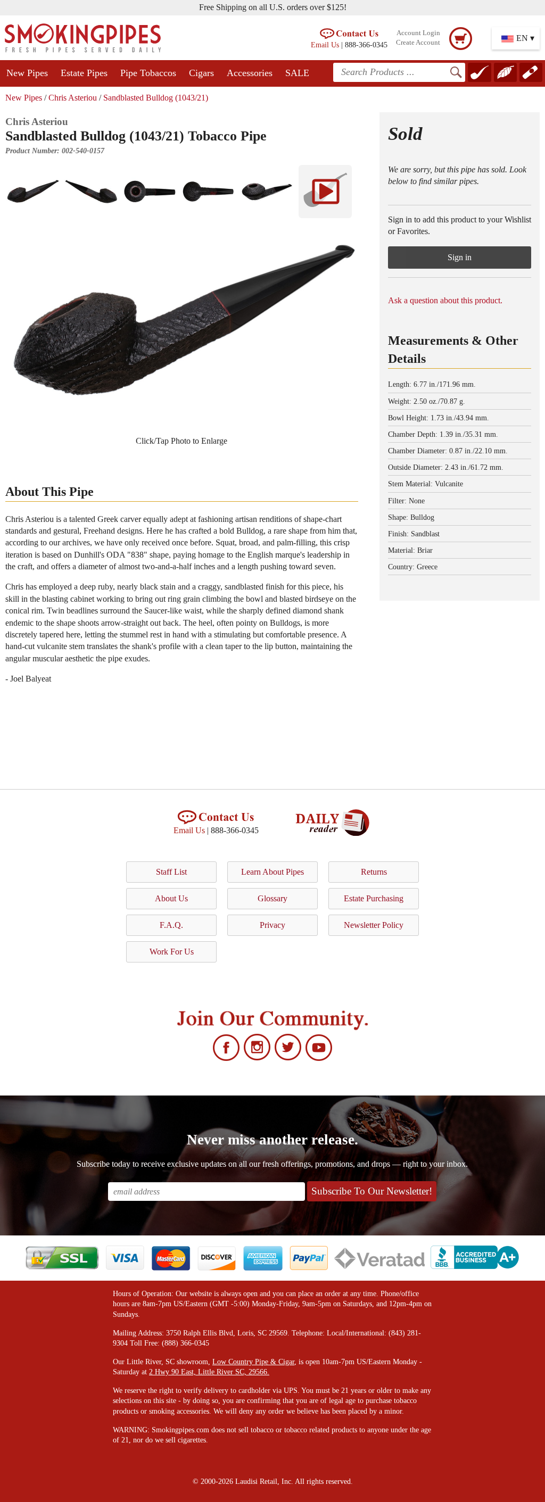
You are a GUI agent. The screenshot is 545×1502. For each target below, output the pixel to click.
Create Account (418, 42)
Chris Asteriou (72, 97)
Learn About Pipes (272, 871)
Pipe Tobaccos (148, 73)
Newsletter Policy (373, 925)
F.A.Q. (171, 925)
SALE (297, 73)
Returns (374, 871)
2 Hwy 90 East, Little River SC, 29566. (209, 1372)
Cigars (201, 73)
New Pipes (27, 73)
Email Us (325, 44)
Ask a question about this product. (445, 300)
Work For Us (172, 951)
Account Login (418, 33)
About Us (171, 898)
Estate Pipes (84, 73)
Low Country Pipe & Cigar (253, 1362)
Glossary (272, 898)
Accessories (249, 73)
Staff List (171, 871)
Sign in (460, 257)
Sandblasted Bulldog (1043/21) (155, 97)
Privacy (272, 925)
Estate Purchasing (373, 898)
